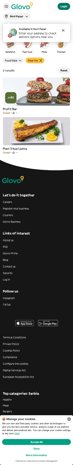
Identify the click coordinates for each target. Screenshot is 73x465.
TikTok (7, 304)
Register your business (16, 208)
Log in (6, 279)
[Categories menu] (6, 6)
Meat (6, 405)
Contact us (9, 266)
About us (8, 240)
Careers (7, 202)
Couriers (8, 215)
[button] (10, 45)
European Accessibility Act (18, 376)
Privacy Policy (11, 344)
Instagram (9, 298)
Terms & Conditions (14, 337)
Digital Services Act (14, 370)
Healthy (7, 399)
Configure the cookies (15, 363)
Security (8, 273)
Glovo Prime (10, 253)
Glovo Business (11, 221)
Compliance (10, 357)
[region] (36, 45)
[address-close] (63, 30)
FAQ (5, 246)
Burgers (7, 411)
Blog (5, 259)
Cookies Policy (11, 350)
